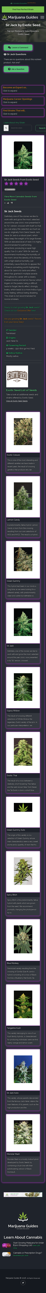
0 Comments (10, 189)
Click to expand (10, 91)
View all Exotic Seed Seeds (17, 401)
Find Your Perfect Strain (23, 9)
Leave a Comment (20, 48)
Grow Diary (18, 322)
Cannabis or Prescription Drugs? (27, 1253)
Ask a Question (17, 69)
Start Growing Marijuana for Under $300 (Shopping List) (28, 1244)
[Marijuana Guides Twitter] (23, 1282)
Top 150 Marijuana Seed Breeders (23, 31)
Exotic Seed (23, 34)
